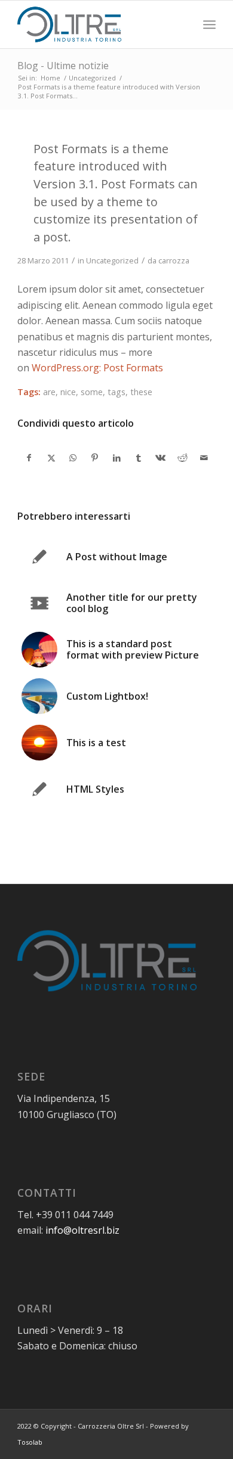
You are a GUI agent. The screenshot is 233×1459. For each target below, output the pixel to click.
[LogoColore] (96, 24)
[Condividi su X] (51, 457)
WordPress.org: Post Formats (97, 367)
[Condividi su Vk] (160, 457)
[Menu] (209, 24)
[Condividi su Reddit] (183, 457)
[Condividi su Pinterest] (95, 457)
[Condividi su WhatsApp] (73, 457)
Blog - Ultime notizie (63, 65)
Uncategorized (112, 260)
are (49, 392)
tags (116, 392)
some (92, 392)
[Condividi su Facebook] (29, 457)
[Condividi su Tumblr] (138, 457)
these (141, 392)
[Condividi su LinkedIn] (117, 457)
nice (68, 392)
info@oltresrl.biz (82, 1230)
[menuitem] (209, 24)
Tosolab (29, 1442)
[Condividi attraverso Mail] (204, 457)
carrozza (173, 260)
